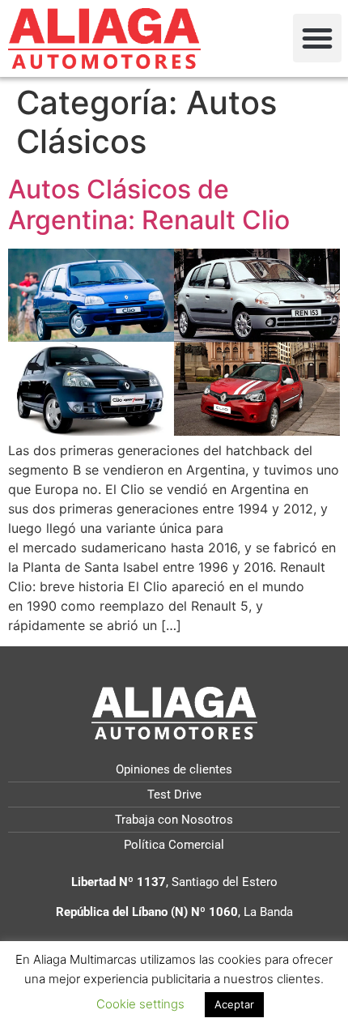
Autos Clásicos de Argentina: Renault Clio (149, 204)
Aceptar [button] (234, 1004)
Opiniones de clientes (174, 769)
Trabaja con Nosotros (174, 819)
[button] (317, 38)
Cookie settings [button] (140, 1004)
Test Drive (174, 794)
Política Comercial (174, 844)
